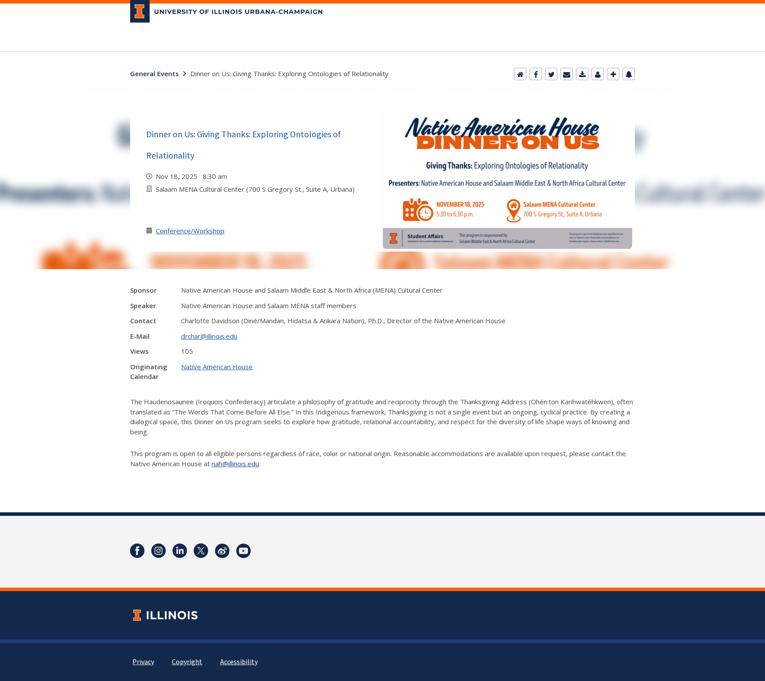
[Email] (566, 74)
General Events (154, 73)
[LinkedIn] (179, 551)
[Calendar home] (520, 74)
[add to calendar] (582, 74)
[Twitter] (551, 74)
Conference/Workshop (190, 230)
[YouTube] (243, 551)
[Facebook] (535, 74)
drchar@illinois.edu (209, 336)
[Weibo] (222, 551)
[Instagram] (158, 551)
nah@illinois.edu (235, 463)
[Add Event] (613, 74)
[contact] (597, 74)
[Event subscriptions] (628, 74)
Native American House (217, 366)
